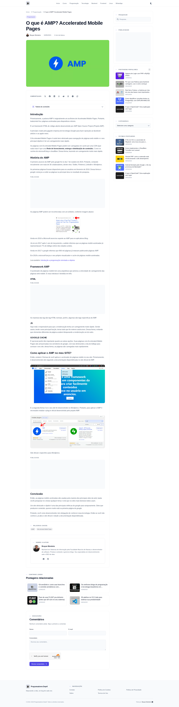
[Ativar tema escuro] (151, 3)
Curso (65, 3)
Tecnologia (85, 3)
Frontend (103, 3)
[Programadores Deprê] (28, 3)
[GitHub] (48, 559)
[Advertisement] (67, 193)
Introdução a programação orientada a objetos (58, 260)
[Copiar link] (77, 96)
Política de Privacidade (133, 690)
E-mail (70, 629)
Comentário (33, 638)
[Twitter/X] (45, 96)
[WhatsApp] (59, 96)
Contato (72, 690)
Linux (111, 3)
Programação (74, 3)
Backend (94, 3)
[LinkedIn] (54, 96)
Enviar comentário (38, 664)
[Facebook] (50, 96)
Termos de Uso (103, 693)
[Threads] (68, 96)
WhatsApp (119, 3)
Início (58, 3)
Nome (31, 629)
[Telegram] (73, 96)
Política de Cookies (104, 690)
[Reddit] (63, 96)
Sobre (71, 693)
